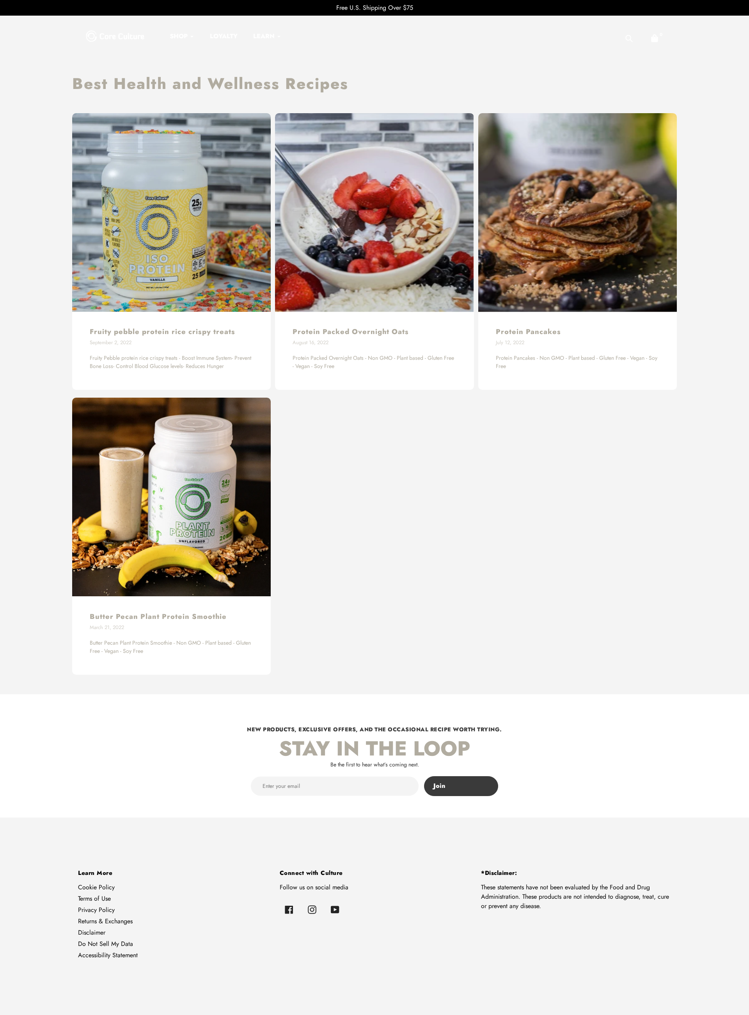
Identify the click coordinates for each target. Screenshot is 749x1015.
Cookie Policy (96, 887)
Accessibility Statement (108, 955)
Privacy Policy (96, 909)
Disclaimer (91, 932)
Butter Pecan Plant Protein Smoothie (158, 616)
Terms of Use (94, 898)
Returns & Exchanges (105, 921)
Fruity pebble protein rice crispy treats (162, 332)
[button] (654, 38)
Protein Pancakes (528, 332)
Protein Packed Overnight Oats (351, 332)
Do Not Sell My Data (105, 943)
